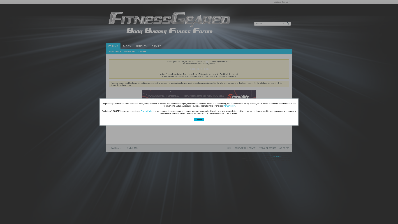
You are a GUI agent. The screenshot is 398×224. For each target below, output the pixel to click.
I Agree (199, 119)
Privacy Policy (229, 106)
